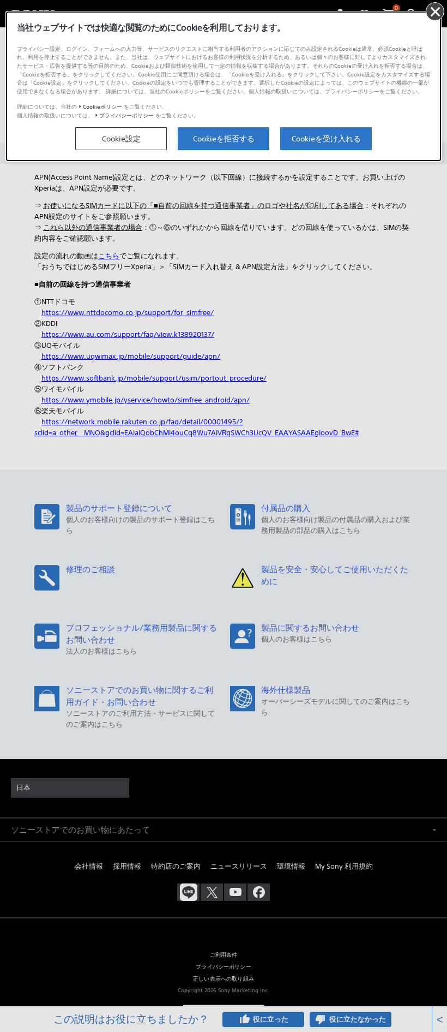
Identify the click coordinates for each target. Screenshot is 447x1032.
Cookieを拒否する (224, 139)
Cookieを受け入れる (326, 139)
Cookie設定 (121, 139)
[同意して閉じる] (435, 11)
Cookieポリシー (102, 107)
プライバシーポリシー (126, 115)
